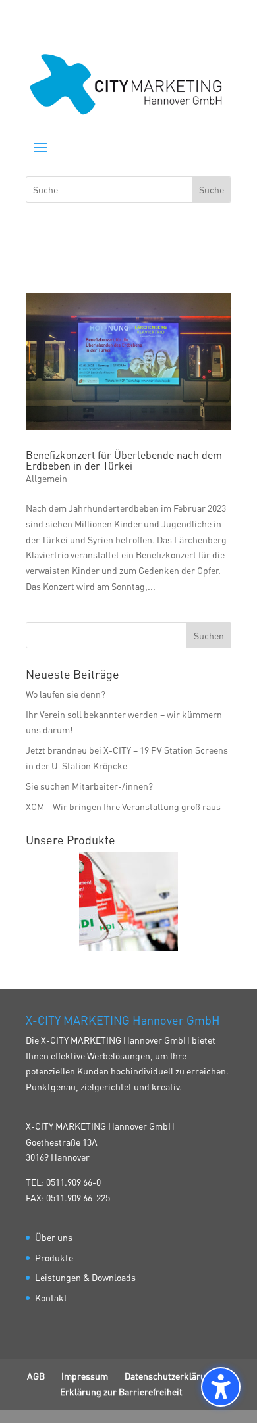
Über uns (53, 1237)
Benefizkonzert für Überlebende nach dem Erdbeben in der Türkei (124, 460)
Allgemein (46, 478)
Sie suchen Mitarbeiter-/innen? (89, 786)
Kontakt (51, 1297)
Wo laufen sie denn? (65, 694)
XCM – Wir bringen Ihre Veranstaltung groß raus (123, 806)
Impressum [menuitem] (84, 1376)
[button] (40, 146)
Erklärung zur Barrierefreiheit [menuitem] (121, 1391)
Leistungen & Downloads (85, 1277)
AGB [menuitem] (36, 1376)
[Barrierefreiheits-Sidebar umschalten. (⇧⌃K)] (221, 1387)
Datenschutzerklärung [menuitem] (170, 1376)
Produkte (54, 1257)
